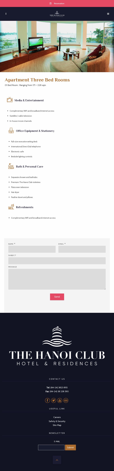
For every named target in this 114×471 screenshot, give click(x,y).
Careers (57, 417)
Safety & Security (57, 421)
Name (10, 244)
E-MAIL (57, 441)
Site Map (57, 425)
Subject (12, 255)
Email (61, 244)
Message (12, 267)
